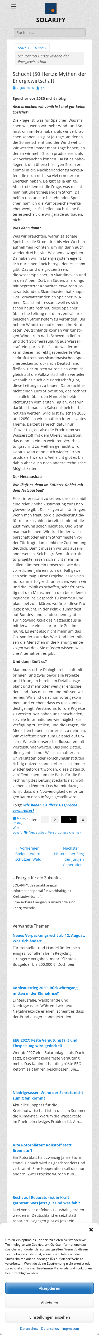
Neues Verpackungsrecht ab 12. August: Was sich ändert (49, 938)
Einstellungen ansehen (49, 1317)
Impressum (70, 1328)
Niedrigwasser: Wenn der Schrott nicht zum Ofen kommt (48, 1095)
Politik (17, 823)
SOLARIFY (50, 20)
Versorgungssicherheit (64, 832)
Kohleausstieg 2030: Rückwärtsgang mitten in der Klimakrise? (45, 990)
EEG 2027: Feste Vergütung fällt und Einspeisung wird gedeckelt (45, 1043)
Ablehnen (49, 1302)
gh (42, 88)
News (41, 47)
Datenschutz (29, 1328)
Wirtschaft (17, 830)
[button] (91, 1229)
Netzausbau (37, 832)
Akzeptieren (49, 1288)
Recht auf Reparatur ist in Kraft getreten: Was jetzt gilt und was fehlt (46, 1200)
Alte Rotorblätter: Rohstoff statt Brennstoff (42, 1147)
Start (23, 47)
